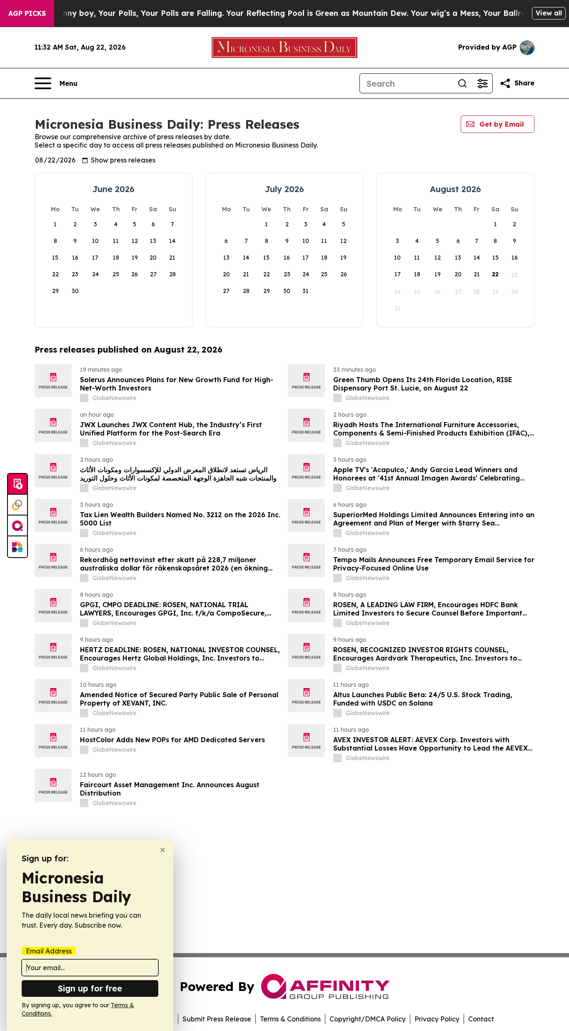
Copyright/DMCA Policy (367, 1019)
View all (549, 13)
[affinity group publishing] (17, 526)
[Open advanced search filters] (482, 83)
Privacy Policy (436, 1019)
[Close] (163, 850)
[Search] (462, 83)
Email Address (49, 951)
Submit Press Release (216, 1019)
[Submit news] (17, 484)
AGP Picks (27, 13)
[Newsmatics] (17, 546)
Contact (481, 1019)
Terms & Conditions (290, 1019)
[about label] (84, 398)
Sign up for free (90, 988)
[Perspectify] (17, 505)
